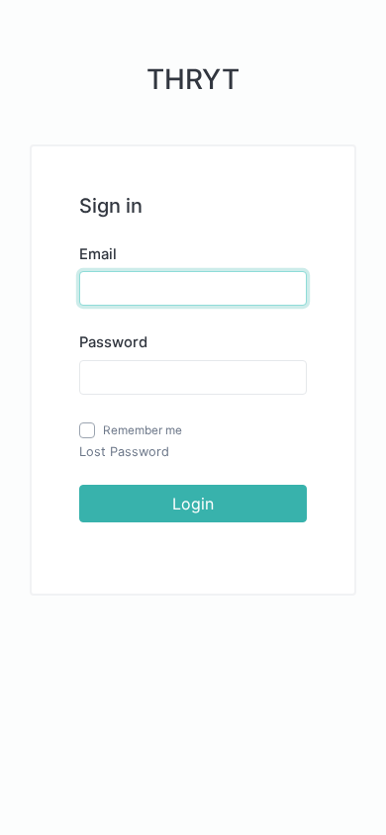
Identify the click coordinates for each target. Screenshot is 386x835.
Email (98, 254)
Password (113, 342)
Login (193, 503)
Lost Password (124, 451)
